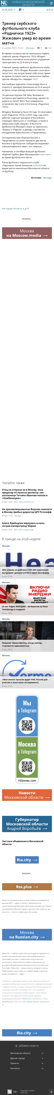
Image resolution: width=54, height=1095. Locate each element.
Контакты (15, 1068)
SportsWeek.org (7, 1002)
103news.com (26, 999)
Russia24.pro (44, 1002)
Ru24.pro (36, 1002)
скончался (45, 154)
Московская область (20, 1053)
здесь (22, 974)
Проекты (14, 1063)
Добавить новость (29, 1045)
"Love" (24, 1002)
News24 (29, 1002)
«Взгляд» (30, 48)
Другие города (17, 1058)
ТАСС (35, 79)
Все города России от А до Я (15, 208)
